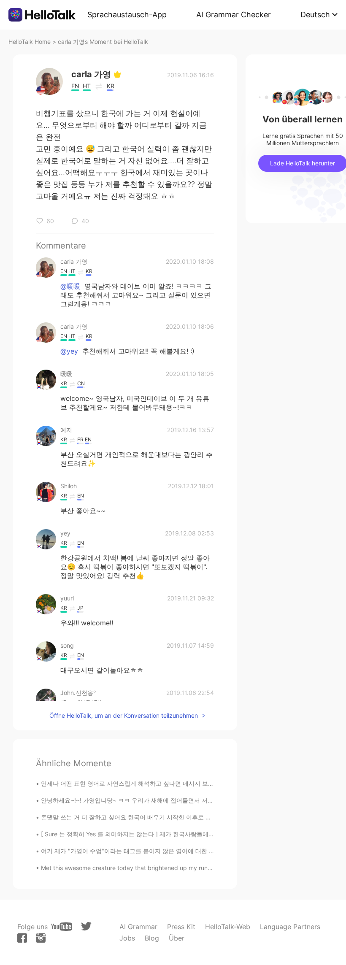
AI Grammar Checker (233, 14)
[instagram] (41, 938)
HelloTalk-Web (227, 926)
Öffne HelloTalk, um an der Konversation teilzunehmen (123, 715)
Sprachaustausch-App (127, 14)
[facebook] (22, 938)
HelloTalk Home (29, 41)
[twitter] (86, 926)
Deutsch (315, 14)
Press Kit (181, 926)
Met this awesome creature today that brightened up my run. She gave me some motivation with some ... (185, 867)
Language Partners (290, 926)
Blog (152, 938)
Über (176, 938)
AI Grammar (138, 926)
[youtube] (61, 926)
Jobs (127, 938)
